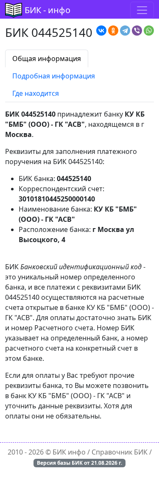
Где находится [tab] (35, 93)
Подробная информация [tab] (53, 76)
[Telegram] (125, 30)
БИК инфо (69, 452)
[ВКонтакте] (101, 30)
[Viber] (137, 30)
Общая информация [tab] (46, 58)
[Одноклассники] (113, 30)
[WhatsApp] (149, 30)
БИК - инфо (47, 10)
